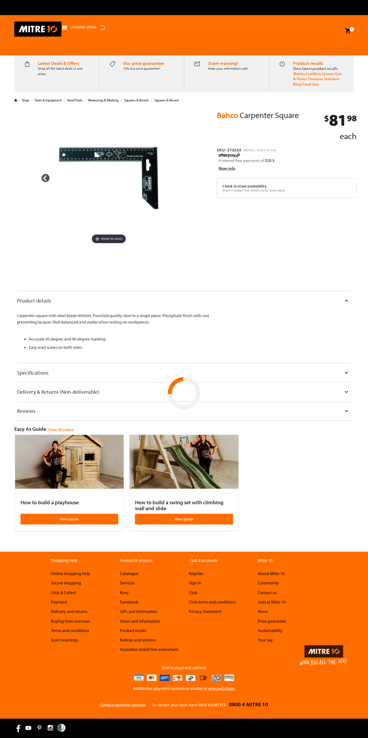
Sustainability (270, 630)
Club (193, 592)
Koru (124, 592)
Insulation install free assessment (149, 649)
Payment (59, 602)
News (263, 611)
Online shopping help (70, 573)
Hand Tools (74, 100)
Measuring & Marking (103, 100)
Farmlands (129, 602)
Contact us (267, 592)
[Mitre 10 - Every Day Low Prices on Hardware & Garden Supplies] (37, 29)
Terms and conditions (70, 630)
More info (226, 168)
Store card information (140, 621)
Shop (25, 100)
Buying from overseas (70, 621)
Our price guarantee (143, 63)
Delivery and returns (69, 611)
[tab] (184, 300)
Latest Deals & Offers (58, 63)
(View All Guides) (61, 429)
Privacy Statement (205, 611)
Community (268, 583)
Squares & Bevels (136, 100)
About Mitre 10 (271, 573)
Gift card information (138, 611)
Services (127, 583)
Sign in (195, 583)
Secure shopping (66, 583)
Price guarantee (272, 621)
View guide (69, 518)
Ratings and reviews (138, 640)
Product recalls (308, 63)
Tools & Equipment (48, 100)
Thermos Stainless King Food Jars (316, 81)
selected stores (221, 688)
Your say (265, 640)
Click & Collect (63, 592)
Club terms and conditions (212, 602)
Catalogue (129, 573)
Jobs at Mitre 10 (272, 602)
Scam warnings (64, 640)
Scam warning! (223, 63)
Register (196, 573)
